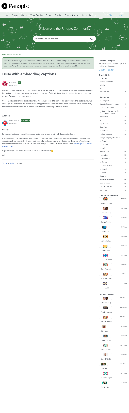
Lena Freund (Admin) (106, 260)
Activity (102, 85)
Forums (49, 15)
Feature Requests (72, 15)
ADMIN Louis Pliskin (106, 278)
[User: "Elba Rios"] (103, 364)
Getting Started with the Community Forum (114, 112)
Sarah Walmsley (106, 269)
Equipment (113, 130)
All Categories (104, 101)
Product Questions (113, 180)
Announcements (114, 108)
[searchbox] (64, 39)
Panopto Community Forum (113, 104)
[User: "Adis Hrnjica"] (104, 382)
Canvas (114, 162)
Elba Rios (104, 368)
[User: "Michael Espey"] (105, 208)
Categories (103, 78)
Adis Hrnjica (105, 387)
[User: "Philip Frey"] (5, 83)
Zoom (114, 173)
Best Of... (103, 88)
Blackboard (114, 159)
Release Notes (113, 183)
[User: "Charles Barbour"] (105, 307)
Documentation (18, 15)
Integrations (113, 155)
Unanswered (113, 92)
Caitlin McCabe (14, 120)
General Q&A (113, 151)
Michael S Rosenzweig (106, 241)
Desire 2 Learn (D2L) (114, 166)
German (114, 145)
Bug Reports (113, 124)
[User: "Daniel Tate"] (104, 227)
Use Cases (113, 190)
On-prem (113, 176)
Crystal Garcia (105, 250)
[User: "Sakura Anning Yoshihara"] (105, 217)
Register (122, 15)
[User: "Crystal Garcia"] (105, 246)
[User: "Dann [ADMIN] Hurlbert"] (105, 354)
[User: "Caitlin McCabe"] (5, 123)
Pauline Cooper (106, 378)
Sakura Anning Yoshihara (106, 222)
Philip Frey (12, 82)
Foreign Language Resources (113, 138)
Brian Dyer (104, 331)
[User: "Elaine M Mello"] (105, 345)
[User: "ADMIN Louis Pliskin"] (105, 274)
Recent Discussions (106, 82)
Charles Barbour (106, 312)
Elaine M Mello (106, 350)
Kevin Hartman (106, 321)
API (113, 120)
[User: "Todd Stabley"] (105, 283)
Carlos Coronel (106, 340)
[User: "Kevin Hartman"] (105, 317)
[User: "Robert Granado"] (105, 198)
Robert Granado (106, 203)
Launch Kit (86, 15)
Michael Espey (106, 213)
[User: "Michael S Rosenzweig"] (105, 236)
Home (6, 15)
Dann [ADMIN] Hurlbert (106, 359)
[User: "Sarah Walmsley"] (105, 264)
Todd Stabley (105, 288)
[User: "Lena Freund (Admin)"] (105, 255)
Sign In (112, 15)
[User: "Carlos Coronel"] (105, 335)
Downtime (103, 127)
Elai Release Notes (113, 187)
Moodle (114, 169)
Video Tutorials (36, 15)
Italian (104, 148)
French (114, 141)
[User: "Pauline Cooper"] (105, 373)
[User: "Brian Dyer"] (104, 326)
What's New (113, 117)
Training (58, 15)
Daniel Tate (105, 232)
